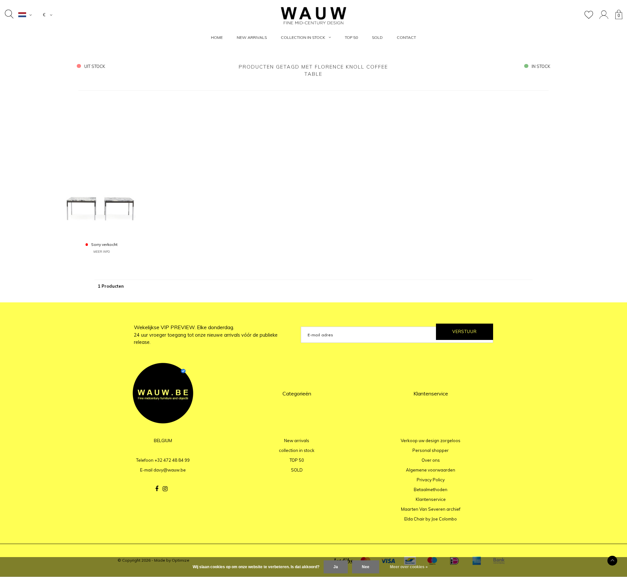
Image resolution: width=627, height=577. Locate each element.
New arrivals (252, 37)
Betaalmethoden (430, 489)
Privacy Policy (431, 479)
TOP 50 (351, 37)
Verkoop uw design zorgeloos (430, 440)
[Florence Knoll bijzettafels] (101, 167)
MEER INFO (101, 251)
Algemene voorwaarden (430, 470)
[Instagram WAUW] (165, 489)
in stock (541, 66)
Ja (335, 567)
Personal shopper (430, 450)
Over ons (431, 460)
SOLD (377, 37)
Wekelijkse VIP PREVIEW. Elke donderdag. (206, 334)
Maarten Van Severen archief (430, 509)
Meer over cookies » (409, 567)
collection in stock (303, 37)
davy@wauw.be (169, 470)
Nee (365, 567)
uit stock (94, 66)
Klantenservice (431, 499)
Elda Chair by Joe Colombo (430, 518)
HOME (217, 37)
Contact (406, 37)
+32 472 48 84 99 (172, 460)
